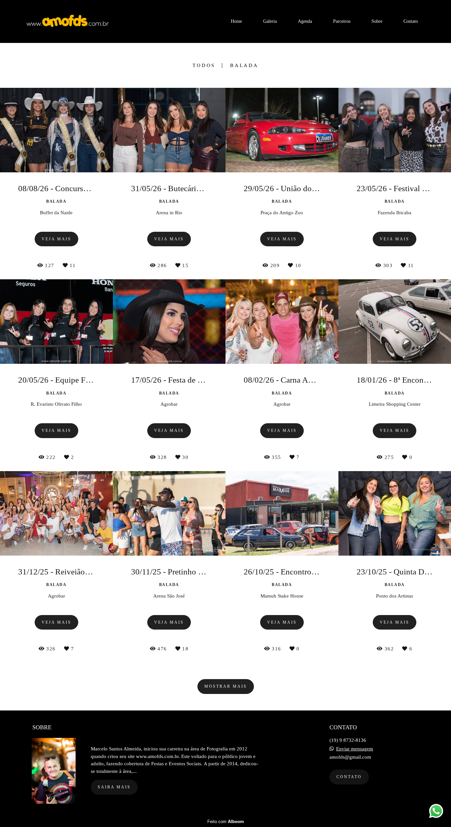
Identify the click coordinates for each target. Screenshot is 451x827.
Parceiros (341, 21)
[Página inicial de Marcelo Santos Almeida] (70, 21)
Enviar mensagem (354, 748)
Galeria (270, 21)
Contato (410, 21)
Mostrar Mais (225, 686)
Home (236, 21)
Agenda (305, 21)
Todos (203, 65)
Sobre (376, 21)
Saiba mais (114, 787)
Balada (244, 65)
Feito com (225, 821)
